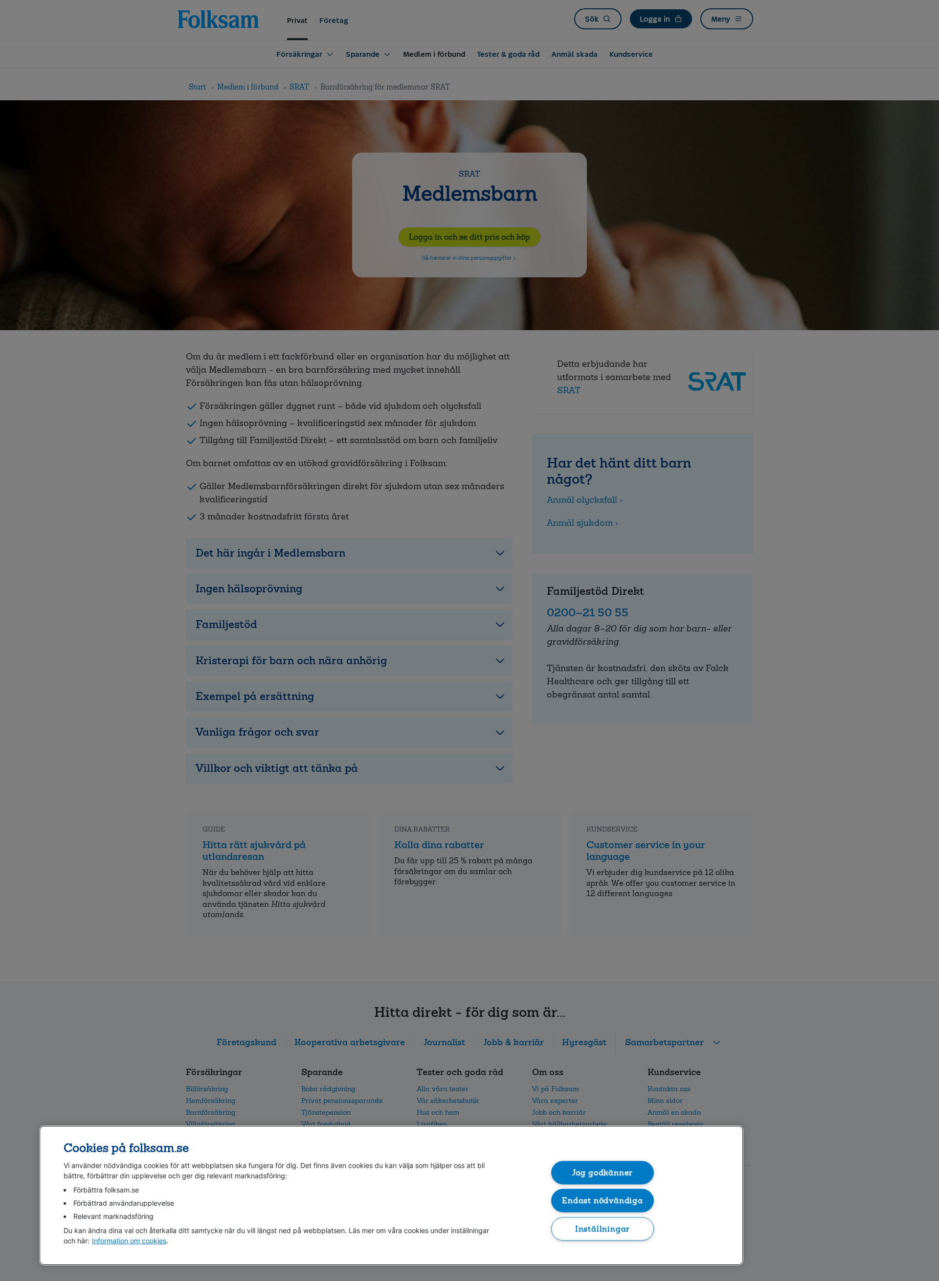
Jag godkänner (602, 1172)
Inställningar (602, 1228)
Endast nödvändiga (602, 1200)
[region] (391, 1195)
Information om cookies (129, 1240)
